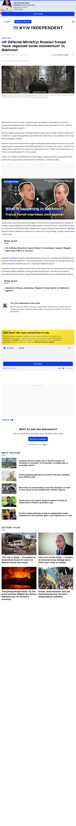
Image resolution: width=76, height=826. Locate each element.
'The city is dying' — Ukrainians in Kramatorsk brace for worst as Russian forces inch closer (18, 560)
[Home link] (38, 27)
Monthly (10, 348)
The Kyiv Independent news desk (17, 61)
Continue (38, 364)
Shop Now (38, 14)
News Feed (6, 38)
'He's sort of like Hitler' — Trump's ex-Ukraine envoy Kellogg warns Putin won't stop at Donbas (55, 560)
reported (12, 128)
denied (12, 274)
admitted (14, 258)
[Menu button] (73, 22)
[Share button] (72, 55)
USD (69, 348)
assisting (53, 223)
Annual (21, 348)
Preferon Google (61, 55)
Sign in (45, 444)
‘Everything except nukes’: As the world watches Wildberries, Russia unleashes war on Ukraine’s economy (19, 595)
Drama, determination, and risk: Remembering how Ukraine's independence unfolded (54, 594)
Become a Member (23, 21)
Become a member (38, 439)
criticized (70, 228)
